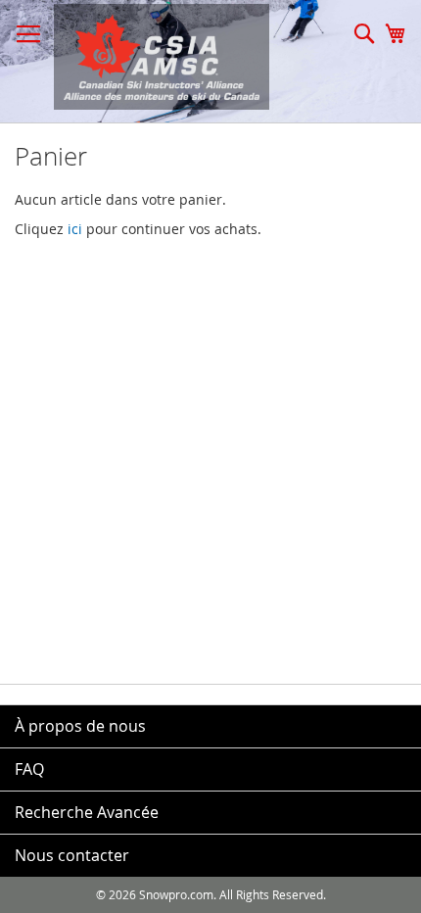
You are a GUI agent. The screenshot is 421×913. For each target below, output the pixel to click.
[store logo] (152, 57)
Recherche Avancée (87, 812)
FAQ (29, 769)
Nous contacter (72, 855)
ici (75, 228)
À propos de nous (80, 726)
